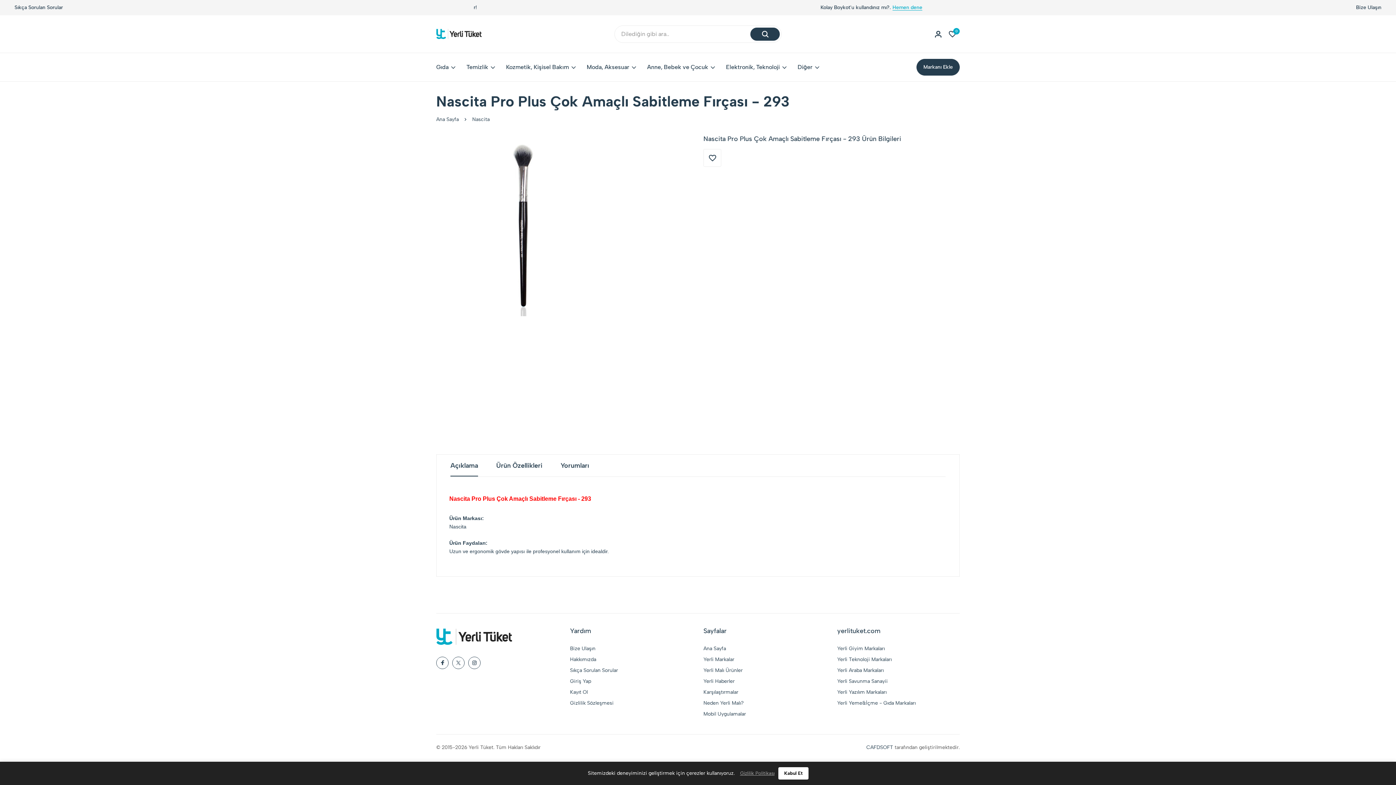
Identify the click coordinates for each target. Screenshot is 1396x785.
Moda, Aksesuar (608, 67)
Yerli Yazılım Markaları (862, 692)
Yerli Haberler (719, 681)
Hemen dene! (730, 7)
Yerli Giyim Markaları (861, 648)
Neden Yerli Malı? (723, 703)
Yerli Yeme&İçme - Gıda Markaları (876, 703)
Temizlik (477, 67)
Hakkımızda (583, 659)
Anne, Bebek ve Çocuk (677, 67)
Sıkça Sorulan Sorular (39, 7)
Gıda (442, 67)
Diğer (805, 67)
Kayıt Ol (579, 692)
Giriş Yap (580, 681)
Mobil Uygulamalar (724, 714)
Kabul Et (793, 773)
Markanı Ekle (938, 67)
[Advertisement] (698, 385)
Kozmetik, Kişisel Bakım (537, 67)
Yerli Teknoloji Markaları (864, 659)
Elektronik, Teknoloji (753, 67)
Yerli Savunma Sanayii (862, 681)
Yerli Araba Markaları (860, 670)
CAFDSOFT (879, 747)
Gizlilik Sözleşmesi (592, 703)
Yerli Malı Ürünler (723, 670)
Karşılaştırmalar (720, 692)
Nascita (481, 119)
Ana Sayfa (447, 119)
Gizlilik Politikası (757, 773)
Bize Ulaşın (1368, 7)
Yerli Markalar (718, 659)
